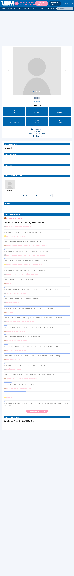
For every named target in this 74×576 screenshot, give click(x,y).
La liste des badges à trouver (37, 411)
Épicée (19, 9)
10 (50, 196)
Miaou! (35, 105)
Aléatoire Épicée (30, 9)
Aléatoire (11, 9)
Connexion (69, 3)
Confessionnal (52, 9)
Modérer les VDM (54, 3)
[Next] (54, 196)
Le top (41, 9)
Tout (3, 9)
